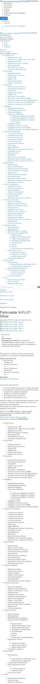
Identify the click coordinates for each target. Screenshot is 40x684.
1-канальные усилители (15, 133)
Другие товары (8, 260)
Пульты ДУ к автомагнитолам (17, 69)
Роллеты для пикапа (14, 276)
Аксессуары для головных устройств (19, 198)
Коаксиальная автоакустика (16, 89)
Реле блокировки (17, 243)
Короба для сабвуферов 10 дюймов (23, 116)
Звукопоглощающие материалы (18, 168)
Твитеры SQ (11, 91)
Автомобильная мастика (15, 182)
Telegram (10, 37)
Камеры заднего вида (18, 256)
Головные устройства (18, 272)
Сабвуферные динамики (15, 108)
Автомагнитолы (9, 55)
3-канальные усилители (15, 137)
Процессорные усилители (16, 143)
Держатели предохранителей (17, 204)
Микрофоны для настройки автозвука (20, 159)
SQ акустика (8, 85)
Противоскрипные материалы (17, 174)
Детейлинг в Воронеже (15, 283)
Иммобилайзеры (13, 229)
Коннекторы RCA (13, 196)
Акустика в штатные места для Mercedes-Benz (22, 100)
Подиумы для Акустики (15, 83)
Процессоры (12, 145)
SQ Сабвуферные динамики (17, 110)
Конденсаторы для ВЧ (15, 81)
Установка (3, 290)
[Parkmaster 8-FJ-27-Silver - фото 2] (11, 324)
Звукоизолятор (12, 172)
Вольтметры (11, 155)
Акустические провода (15, 188)
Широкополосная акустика (16, 75)
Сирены (14, 246)
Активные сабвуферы (14, 112)
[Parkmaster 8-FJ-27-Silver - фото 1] (11, 322)
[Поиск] (38, 287)
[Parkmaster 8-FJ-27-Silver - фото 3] (11, 326)
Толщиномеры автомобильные (18, 268)
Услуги (6, 278)
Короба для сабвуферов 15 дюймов (23, 120)
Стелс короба (16, 122)
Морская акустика (17, 274)
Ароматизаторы (13, 262)
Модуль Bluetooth (13, 147)
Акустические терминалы (16, 213)
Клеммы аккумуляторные (16, 217)
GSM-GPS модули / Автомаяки (17, 231)
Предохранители (13, 207)
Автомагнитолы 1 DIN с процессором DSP (21, 59)
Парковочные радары (18, 252)
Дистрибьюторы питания (15, 209)
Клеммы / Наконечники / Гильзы (18, 205)
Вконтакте (3, 37)
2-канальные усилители (15, 135)
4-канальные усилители (15, 139)
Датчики (14, 244)
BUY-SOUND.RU (33, 1)
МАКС (8, 35)
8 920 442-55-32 (5, 41)
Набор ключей (12, 221)
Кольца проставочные (15, 202)
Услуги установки (13, 282)
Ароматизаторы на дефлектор (21, 266)
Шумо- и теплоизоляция (15, 167)
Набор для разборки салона (17, 178)
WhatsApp (3, 35)
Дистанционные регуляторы (17, 157)
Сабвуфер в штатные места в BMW (19, 128)
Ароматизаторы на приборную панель (24, 264)
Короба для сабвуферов (15, 114)
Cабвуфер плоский (14, 124)
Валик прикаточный (14, 176)
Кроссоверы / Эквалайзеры (16, 96)
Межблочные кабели (14, 186)
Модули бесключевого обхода (21, 237)
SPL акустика (8, 71)
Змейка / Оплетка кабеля (16, 192)
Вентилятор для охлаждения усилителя (20, 161)
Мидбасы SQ (12, 94)
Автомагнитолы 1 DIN (14, 57)
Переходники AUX (13, 65)
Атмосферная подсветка (15, 258)
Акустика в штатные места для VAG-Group (21, 102)
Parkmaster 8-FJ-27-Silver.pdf (9, 379)
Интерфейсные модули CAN (21, 241)
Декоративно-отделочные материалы (20, 180)
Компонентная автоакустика (17, 87)
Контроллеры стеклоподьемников (22, 248)
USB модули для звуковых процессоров (20, 149)
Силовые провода (13, 190)
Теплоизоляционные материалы (18, 170)
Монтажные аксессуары (11, 200)
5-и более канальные (14, 141)
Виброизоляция (13, 165)
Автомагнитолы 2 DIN (14, 61)
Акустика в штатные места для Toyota (20, 104)
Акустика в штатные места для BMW (19, 98)
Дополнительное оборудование (18, 233)
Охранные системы (10, 225)
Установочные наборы (15, 194)
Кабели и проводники (11, 184)
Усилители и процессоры (12, 131)
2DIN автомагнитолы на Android (18, 63)
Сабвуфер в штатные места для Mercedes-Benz (23, 129)
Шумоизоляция (9, 163)
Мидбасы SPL (12, 79)
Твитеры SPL (12, 77)
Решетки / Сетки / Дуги (15, 215)
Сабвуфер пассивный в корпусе (18, 126)
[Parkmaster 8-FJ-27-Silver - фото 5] (11, 330)
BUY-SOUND (5, 411)
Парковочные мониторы (19, 254)
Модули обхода (17, 235)
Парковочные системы (15, 250)
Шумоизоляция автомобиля (17, 280)
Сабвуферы (7, 106)
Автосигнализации (13, 227)
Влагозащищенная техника (16, 270)
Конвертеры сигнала (14, 151)
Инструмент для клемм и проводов (19, 219)
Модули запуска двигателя (20, 239)
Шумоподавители (13, 153)
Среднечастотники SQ (15, 92)
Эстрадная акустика (14, 73)
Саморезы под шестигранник (17, 211)
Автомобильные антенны (16, 67)
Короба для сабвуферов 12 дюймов (23, 118)
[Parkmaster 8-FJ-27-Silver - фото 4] (11, 328)
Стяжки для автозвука (15, 223)
